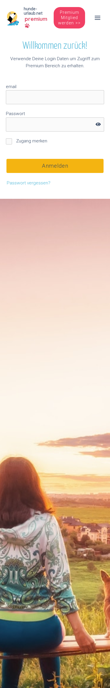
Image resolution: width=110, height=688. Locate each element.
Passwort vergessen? (28, 183)
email (11, 86)
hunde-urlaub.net (33, 11)
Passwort (15, 113)
